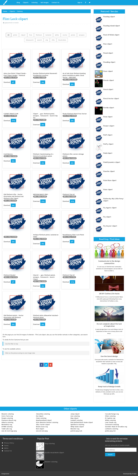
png (13, 120)
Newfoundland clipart (44, 420)
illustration (62, 40)
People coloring (7, 418)
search (39, 40)
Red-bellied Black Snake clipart (82, 422)
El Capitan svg (110, 418)
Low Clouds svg (110, 422)
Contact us (8, 451)
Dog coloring (50, 443)
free (30, 35)
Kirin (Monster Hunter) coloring (47, 422)
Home (5, 11)
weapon (82, 35)
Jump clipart (75, 414)
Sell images (45, 2)
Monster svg (75, 429)
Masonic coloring (8, 414)
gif (13, 82)
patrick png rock (76, 431)
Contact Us (55, 2)
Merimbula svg (7, 424)
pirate (73, 35)
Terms (6, 445)
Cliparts (25, 2)
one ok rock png (42, 431)
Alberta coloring (7, 422)
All (8, 35)
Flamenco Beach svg (9, 420)
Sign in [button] (79, 2)
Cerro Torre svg (7, 416)
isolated (48, 35)
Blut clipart (40, 429)
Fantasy (20, 11)
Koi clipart (39, 416)
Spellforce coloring (77, 424)
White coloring (110, 420)
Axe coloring (75, 416)
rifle (53, 40)
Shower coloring (51, 462)
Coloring (34, 2)
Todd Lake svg (7, 429)
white (57, 35)
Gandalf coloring (76, 420)
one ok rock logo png (9, 431)
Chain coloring (41, 418)
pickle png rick (110, 431)
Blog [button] (18, 2)
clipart (23, 35)
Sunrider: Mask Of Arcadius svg (116, 426)
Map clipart (74, 418)
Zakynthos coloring (43, 414)
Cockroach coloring (112, 424)
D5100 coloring (7, 426)
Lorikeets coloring (111, 429)
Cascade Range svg (112, 414)
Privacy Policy (9, 443)
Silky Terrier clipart (43, 424)
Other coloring (110, 416)
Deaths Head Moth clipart (54, 453)
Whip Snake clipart (77, 426)
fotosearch (29, 40)
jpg (43, 82)
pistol (15, 35)
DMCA (6, 448)
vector (65, 35)
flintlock (39, 35)
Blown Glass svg (42, 426)
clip (46, 40)
